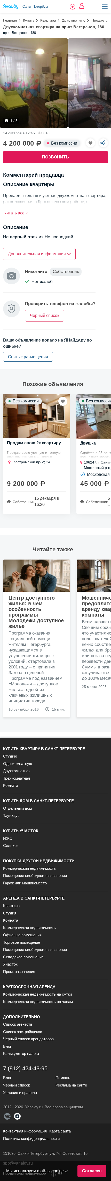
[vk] (7, 1116)
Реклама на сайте (71, 1085)
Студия (9, 913)
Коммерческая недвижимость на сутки (37, 994)
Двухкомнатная (16, 771)
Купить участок (20, 831)
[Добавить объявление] (72, 7)
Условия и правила (20, 1092)
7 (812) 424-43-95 (25, 1068)
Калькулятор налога (21, 1053)
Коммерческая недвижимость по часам (38, 1001)
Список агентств (17, 1024)
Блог (7, 1046)
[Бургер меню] (104, 7)
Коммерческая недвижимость (29, 868)
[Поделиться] (103, 142)
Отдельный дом (17, 808)
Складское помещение (23, 957)
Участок (10, 964)
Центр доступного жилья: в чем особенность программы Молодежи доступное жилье (36, 612)
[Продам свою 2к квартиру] (36, 416)
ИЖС (7, 838)
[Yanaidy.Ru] (11, 6)
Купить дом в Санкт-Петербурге (38, 801)
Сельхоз (10, 845)
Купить (28, 20)
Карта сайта (60, 1131)
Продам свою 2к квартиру (34, 443)
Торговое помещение (21, 942)
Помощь (63, 1077)
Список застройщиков (22, 1031)
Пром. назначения (19, 971)
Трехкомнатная (16, 778)
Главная (10, 20)
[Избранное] (90, 142)
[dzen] (17, 1116)
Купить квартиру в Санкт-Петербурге (44, 749)
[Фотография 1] (34, 83)
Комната (10, 785)
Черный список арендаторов (28, 1039)
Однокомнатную (17, 763)
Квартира (48, 20)
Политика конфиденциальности (31, 1138)
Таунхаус (11, 815)
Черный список (16, 1085)
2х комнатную (73, 20)
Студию (10, 756)
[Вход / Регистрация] (81, 6)
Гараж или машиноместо (25, 883)
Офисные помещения (22, 935)
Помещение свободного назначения (35, 875)
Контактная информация (25, 1131)
